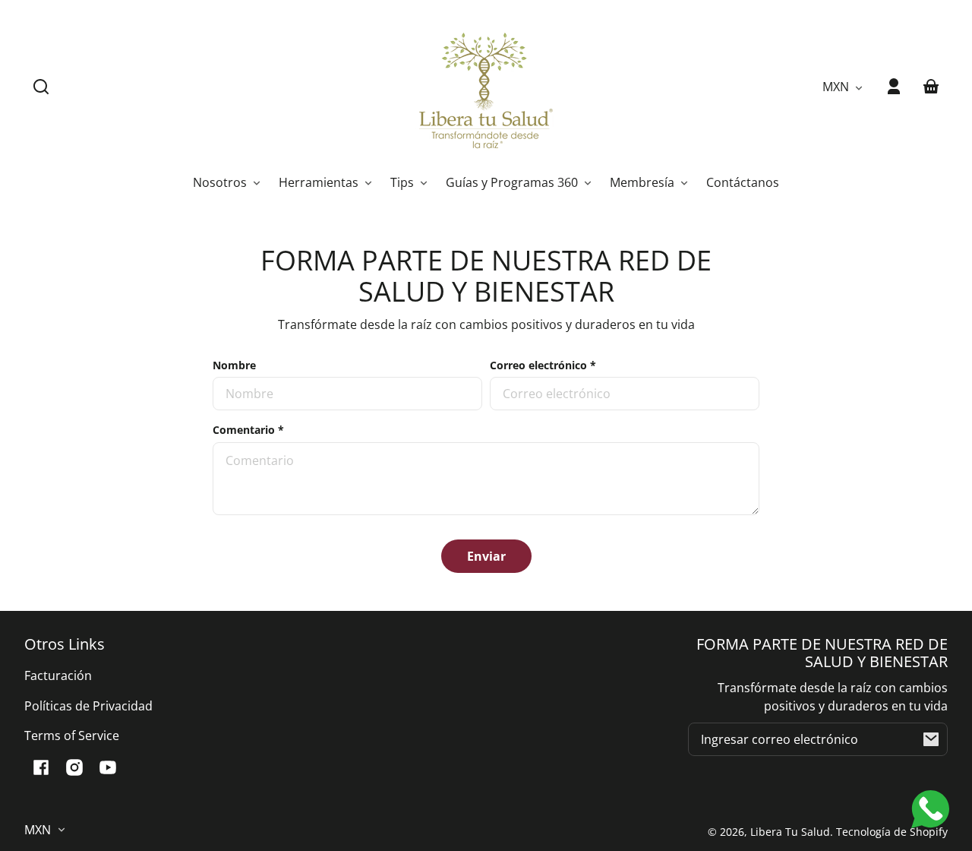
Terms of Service (71, 735)
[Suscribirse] (931, 739)
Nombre (234, 365)
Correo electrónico (543, 365)
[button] (41, 86)
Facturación (58, 675)
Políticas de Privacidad (88, 706)
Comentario (248, 429)
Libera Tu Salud (790, 831)
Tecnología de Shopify (892, 831)
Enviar (486, 556)
